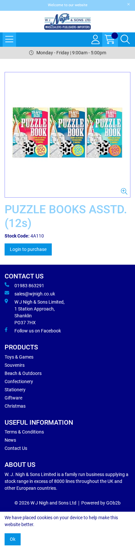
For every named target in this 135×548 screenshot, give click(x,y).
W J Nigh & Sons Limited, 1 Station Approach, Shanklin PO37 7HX (39, 312)
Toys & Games (19, 357)
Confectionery (19, 381)
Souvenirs (15, 365)
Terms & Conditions (24, 431)
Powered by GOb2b (101, 502)
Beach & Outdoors (23, 373)
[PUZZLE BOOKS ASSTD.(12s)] (67, 135)
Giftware (13, 397)
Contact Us (16, 448)
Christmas (15, 406)
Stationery (15, 389)
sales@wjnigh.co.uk (34, 293)
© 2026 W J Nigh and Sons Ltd (45, 502)
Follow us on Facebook (37, 330)
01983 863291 (29, 285)
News (10, 440)
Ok (12, 539)
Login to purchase (28, 249)
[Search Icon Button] (125, 39)
